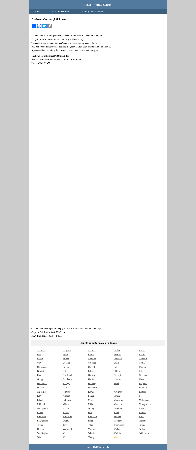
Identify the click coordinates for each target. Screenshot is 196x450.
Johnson (66, 391)
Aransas (91, 350)
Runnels (117, 416)
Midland (41, 404)
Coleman (92, 362)
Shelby (66, 420)
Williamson (144, 432)
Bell (39, 354)
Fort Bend (67, 374)
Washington (42, 432)
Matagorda (118, 399)
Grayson (143, 374)
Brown (40, 358)
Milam (66, 404)
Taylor (40, 424)
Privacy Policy (103, 446)
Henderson (42, 383)
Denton (142, 366)
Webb (65, 432)
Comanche (42, 366)
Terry (65, 424)
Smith (90, 420)
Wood (65, 437)
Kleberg (66, 395)
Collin (116, 362)
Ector (65, 370)
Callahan (118, 358)
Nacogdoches (43, 408)
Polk (90, 412)
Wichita (117, 432)
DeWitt (40, 370)
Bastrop (142, 350)
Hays (141, 379)
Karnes (91, 391)
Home (37, 11)
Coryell (91, 366)
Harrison (118, 379)
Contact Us (91, 446)
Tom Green (119, 424)
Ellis (141, 370)
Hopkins (143, 383)
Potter (116, 412)
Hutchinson (93, 387)
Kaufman (118, 391)
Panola (142, 408)
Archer (117, 350)
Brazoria (117, 354)
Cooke (66, 366)
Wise (39, 437)
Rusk (141, 416)
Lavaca (117, 395)
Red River (41, 416)
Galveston (92, 374)
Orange (91, 408)
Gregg (40, 379)
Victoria (91, 428)
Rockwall (92, 416)
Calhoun (92, 358)
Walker (117, 428)
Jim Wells (41, 391)
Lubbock (67, 399)
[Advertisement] (98, 304)
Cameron (143, 358)
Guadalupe (68, 379)
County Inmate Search (93, 11)
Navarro (66, 408)
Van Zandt (67, 428)
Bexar (65, 354)
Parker (40, 412)
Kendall (142, 391)
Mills (90, 404)
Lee (140, 395)
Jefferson (143, 387)
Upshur (40, 428)
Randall (142, 412)
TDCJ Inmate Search (61, 11)
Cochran (66, 362)
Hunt (65, 387)
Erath (39, 374)
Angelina (67, 350)
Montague (118, 404)
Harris (91, 379)
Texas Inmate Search (98, 4)
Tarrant (142, 420)
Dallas (116, 366)
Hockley (92, 383)
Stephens (118, 420)
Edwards (92, 370)
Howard (40, 387)
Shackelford (42, 420)
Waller (142, 428)
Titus (90, 424)
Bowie (91, 354)
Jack (116, 387)
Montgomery (145, 404)
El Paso (117, 370)
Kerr (39, 395)
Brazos (142, 354)
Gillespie (118, 374)
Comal (142, 362)
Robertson (67, 416)
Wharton (92, 432)
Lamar (91, 395)
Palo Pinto (118, 408)
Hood (116, 383)
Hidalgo (66, 383)
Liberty (40, 399)
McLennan (144, 399)
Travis (142, 424)
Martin (91, 399)
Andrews (41, 350)
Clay (39, 362)
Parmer (66, 412)
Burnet (66, 358)
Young (91, 437)
